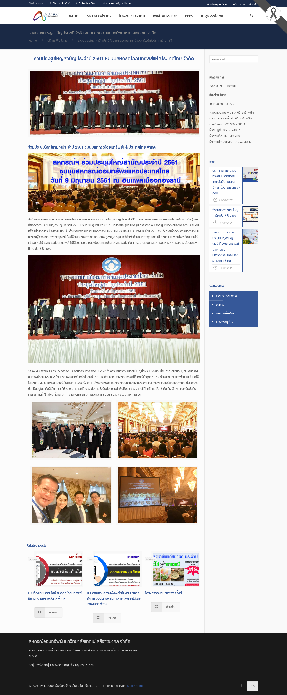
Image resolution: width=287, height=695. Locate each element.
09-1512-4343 (62, 3)
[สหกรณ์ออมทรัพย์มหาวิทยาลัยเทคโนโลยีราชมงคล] (46, 15)
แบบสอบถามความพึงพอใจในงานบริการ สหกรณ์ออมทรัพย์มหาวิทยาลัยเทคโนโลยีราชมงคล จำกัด (114, 598)
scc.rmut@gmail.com (119, 3)
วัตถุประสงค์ (238, 4)
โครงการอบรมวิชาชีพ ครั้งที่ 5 (164, 593)
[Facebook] (241, 686)
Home (33, 40)
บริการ (220, 304)
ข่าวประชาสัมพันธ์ (226, 296)
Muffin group (135, 685)
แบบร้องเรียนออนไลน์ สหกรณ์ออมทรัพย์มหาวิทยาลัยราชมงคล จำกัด (55, 595)
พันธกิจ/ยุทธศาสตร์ (217, 4)
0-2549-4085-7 (88, 3)
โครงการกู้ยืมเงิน (225, 322)
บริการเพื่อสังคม (57, 40)
